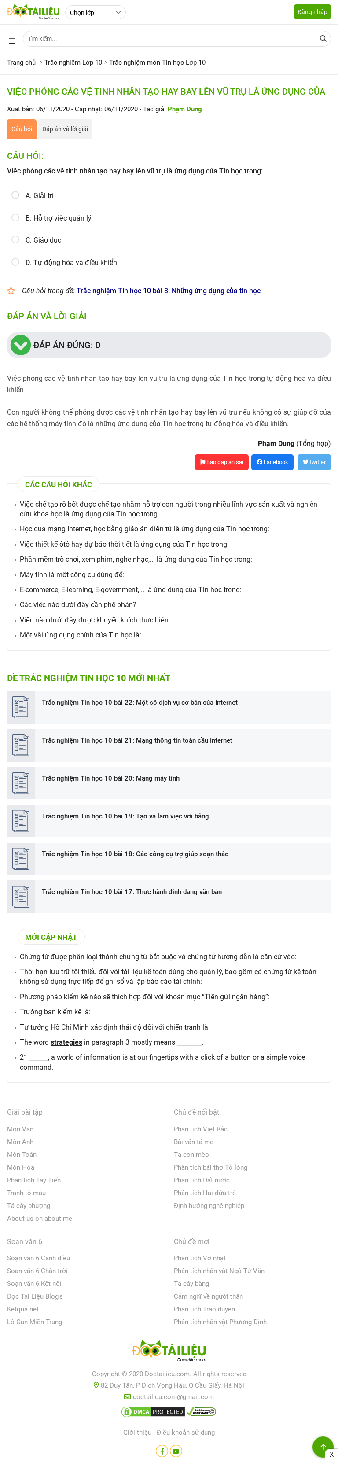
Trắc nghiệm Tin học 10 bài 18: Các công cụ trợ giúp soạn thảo (135, 854)
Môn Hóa (20, 1167)
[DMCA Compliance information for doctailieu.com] (202, 1414)
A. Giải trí (40, 195)
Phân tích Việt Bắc (201, 1129)
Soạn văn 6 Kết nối (34, 1284)
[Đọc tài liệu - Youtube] (176, 1451)
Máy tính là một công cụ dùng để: (72, 575)
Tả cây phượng (28, 1206)
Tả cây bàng (191, 1284)
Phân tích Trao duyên (204, 1309)
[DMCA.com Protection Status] (153, 1414)
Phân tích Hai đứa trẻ (205, 1193)
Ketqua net (23, 1309)
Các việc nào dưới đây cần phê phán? (78, 604)
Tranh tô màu (26, 1193)
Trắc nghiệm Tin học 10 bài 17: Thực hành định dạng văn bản (132, 892)
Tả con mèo (191, 1155)
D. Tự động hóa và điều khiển (71, 262)
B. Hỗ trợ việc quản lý (59, 218)
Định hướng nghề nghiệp (209, 1206)
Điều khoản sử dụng (186, 1432)
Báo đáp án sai (224, 462)
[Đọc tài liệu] (162, 1451)
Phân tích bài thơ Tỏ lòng (210, 1167)
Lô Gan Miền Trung (34, 1322)
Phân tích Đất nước (202, 1180)
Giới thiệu (137, 1432)
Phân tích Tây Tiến (34, 1180)
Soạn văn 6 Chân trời (37, 1271)
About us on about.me (39, 1219)
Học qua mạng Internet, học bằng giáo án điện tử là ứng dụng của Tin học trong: (144, 529)
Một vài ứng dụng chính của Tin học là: (80, 635)
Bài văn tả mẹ (193, 1142)
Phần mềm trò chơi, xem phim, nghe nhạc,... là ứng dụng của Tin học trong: (136, 559)
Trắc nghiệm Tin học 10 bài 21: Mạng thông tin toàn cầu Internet (137, 740)
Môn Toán (22, 1155)
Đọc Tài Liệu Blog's (35, 1296)
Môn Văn (20, 1129)
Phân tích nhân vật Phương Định (220, 1322)
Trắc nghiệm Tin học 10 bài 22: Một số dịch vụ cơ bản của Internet (140, 703)
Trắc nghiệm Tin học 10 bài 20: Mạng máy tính (111, 778)
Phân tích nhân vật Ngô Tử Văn (219, 1271)
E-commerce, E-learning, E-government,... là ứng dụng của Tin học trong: (131, 590)
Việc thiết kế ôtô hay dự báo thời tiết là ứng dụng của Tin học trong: (124, 544)
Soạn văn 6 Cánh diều (38, 1258)
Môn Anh (20, 1142)
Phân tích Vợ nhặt (200, 1258)
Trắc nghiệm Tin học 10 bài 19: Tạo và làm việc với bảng (125, 816)
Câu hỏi (21, 129)
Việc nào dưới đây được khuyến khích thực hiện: (95, 620)
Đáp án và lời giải (65, 129)
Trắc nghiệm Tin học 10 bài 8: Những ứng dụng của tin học (169, 291)
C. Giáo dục (43, 240)
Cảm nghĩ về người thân (208, 1296)
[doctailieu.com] (169, 1352)
